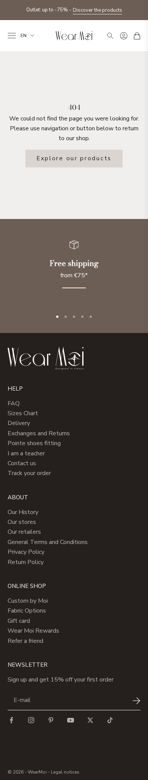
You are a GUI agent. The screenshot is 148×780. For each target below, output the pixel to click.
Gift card (19, 621)
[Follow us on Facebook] (11, 720)
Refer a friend (25, 641)
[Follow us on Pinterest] (51, 720)
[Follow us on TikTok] (110, 720)
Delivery (19, 423)
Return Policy (26, 562)
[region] (74, 268)
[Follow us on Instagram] (31, 720)
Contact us (22, 463)
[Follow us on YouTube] (70, 720)
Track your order (29, 473)
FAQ (14, 403)
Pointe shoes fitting (34, 443)
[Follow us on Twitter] (90, 720)
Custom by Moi (28, 601)
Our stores (22, 522)
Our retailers (24, 532)
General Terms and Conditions (48, 542)
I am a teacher (26, 453)
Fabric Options (27, 610)
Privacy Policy (26, 552)
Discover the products (97, 10)
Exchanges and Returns (39, 433)
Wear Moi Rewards (33, 631)
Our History (23, 512)
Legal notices (65, 772)
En (23, 36)
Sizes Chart (23, 413)
